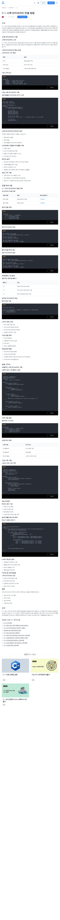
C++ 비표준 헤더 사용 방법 (11, 645)
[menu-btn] (57, 3)
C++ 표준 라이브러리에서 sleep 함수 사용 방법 (17, 635)
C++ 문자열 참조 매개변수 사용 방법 (14, 640)
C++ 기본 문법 (8, 623)
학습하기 (4, 7)
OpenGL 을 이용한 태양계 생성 (12, 630)
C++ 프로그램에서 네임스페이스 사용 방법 (15, 643)
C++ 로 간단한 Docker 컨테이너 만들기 (14, 628)
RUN (51, 87)
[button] (38, 2)
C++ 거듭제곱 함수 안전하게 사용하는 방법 (16, 638)
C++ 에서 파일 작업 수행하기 (12, 633)
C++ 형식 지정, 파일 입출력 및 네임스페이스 (16, 625)
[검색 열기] (34, 2)
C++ (17, 7)
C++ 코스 (32, 654)
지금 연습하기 (23, 17)
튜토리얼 (11, 7)
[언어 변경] (38, 2)
